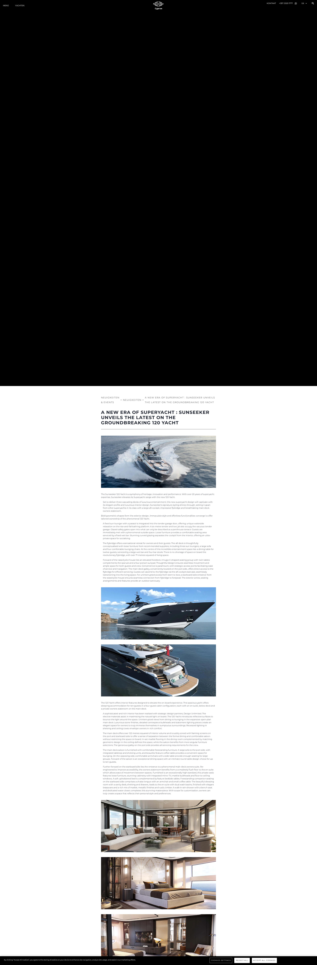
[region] (158, 960)
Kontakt (271, 3)
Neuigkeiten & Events (110, 400)
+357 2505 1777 (286, 3)
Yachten (19, 5)
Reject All (242, 960)
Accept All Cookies (264, 960)
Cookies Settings (221, 960)
